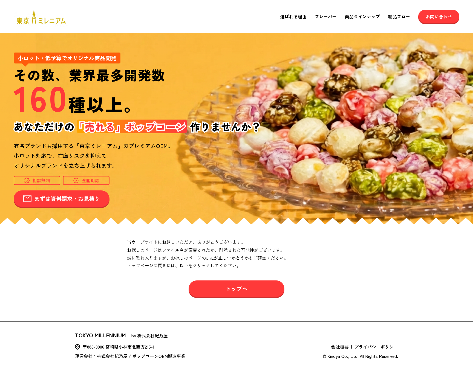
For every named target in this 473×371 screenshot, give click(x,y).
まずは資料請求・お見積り (67, 198)
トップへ (236, 288)
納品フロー (399, 16)
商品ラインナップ (362, 16)
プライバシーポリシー (376, 346)
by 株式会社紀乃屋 (121, 335)
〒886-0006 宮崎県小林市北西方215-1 (118, 346)
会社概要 (340, 346)
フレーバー (326, 16)
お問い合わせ (439, 16)
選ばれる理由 (293, 16)
